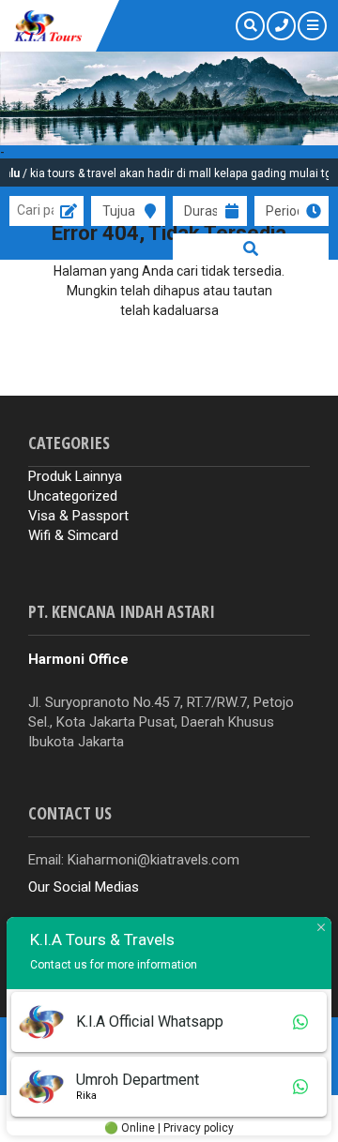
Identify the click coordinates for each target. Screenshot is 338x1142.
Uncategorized (72, 496)
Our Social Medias (83, 887)
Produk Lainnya (75, 476)
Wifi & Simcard (73, 535)
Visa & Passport (78, 515)
